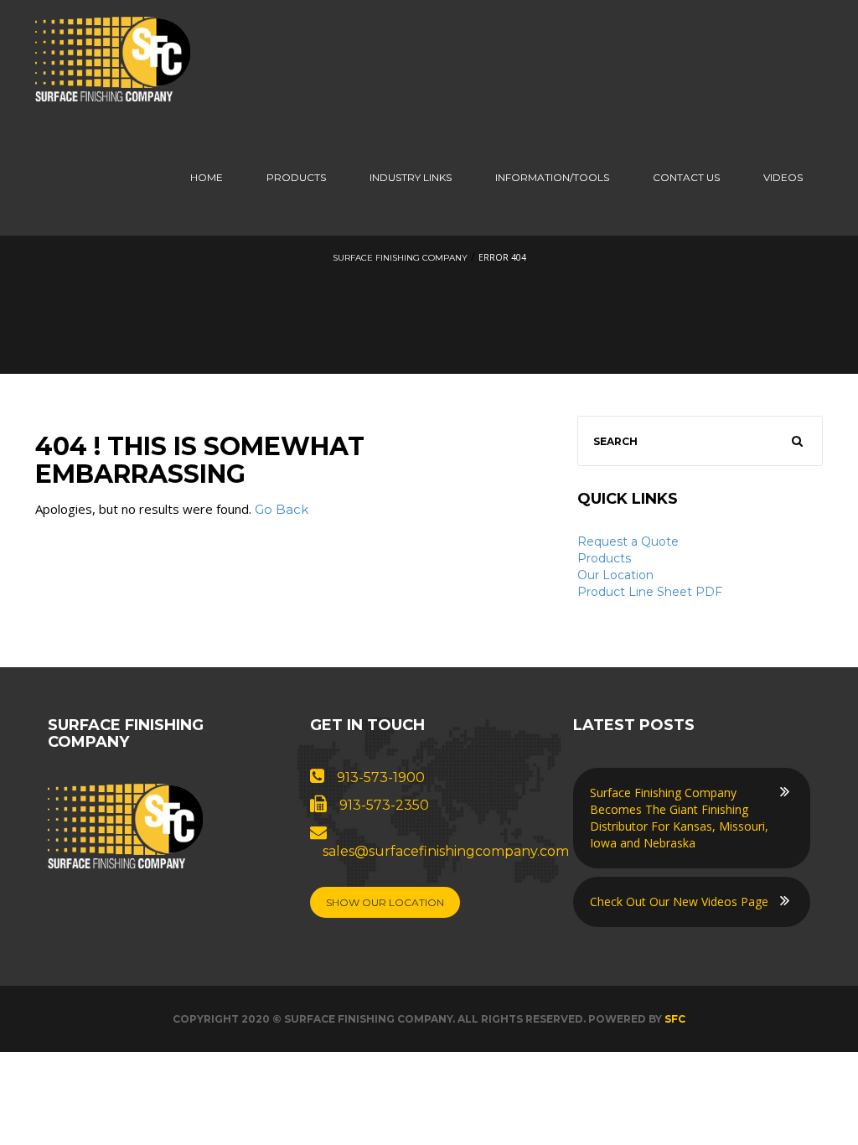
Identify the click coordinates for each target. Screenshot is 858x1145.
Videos (783, 177)
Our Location (615, 575)
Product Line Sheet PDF (649, 591)
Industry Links (411, 177)
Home (206, 177)
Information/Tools (552, 177)
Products (296, 177)
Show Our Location (385, 902)
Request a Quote (628, 541)
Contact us (686, 177)
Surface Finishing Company (400, 257)
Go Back (281, 509)
